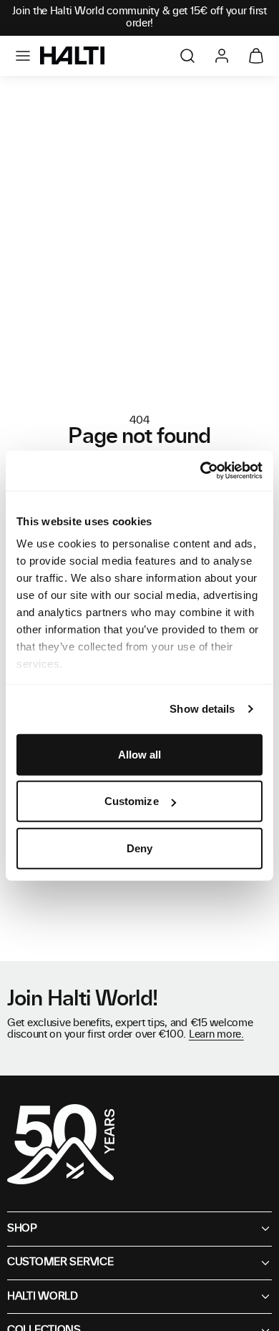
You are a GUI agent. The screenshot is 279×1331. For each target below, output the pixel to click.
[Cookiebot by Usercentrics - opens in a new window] (201, 471)
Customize (131, 801)
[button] (23, 56)
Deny (139, 848)
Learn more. (216, 1035)
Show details (202, 709)
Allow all (140, 754)
